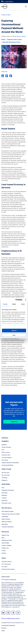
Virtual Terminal (6, 447)
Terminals (4, 478)
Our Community (6, 564)
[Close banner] (25, 299)
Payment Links (6, 455)
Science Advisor (13, 283)
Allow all (14, 330)
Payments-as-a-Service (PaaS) (11, 514)
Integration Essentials (8, 490)
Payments (4, 493)
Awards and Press (7, 540)
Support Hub (5, 535)
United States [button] (9, 1)
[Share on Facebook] (10, 76)
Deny (14, 335)
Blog (3, 538)
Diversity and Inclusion (8, 569)
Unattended (5, 516)
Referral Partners (7, 522)
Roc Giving (5, 460)
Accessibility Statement (8, 625)
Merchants (5, 524)
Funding (4, 498)
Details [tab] (14, 304)
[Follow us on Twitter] (18, 613)
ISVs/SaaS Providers (8, 511)
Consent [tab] (5, 304)
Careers (4, 553)
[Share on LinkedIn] (2, 76)
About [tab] (23, 304)
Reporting (4, 500)
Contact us (14, 421)
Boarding (4, 495)
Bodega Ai (4, 480)
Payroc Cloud (5, 452)
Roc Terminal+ (6, 475)
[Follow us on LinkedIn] (3, 613)
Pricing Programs (7, 457)
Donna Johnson (21, 36)
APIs (3, 487)
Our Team (4, 566)
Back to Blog (6, 15)
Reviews (3, 628)
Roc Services (5, 472)
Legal (3, 630)
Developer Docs (6, 503)
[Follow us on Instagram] (8, 613)
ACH (3, 450)
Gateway (4, 445)
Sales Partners (6, 519)
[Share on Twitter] (6, 76)
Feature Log (5, 548)
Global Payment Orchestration (10, 462)
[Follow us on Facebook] (13, 613)
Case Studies (5, 543)
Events (4, 550)
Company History (7, 561)
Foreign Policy (7, 215)
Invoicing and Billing (7, 465)
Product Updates (6, 545)
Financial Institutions (8, 527)
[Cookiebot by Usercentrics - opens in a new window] (16, 300)
